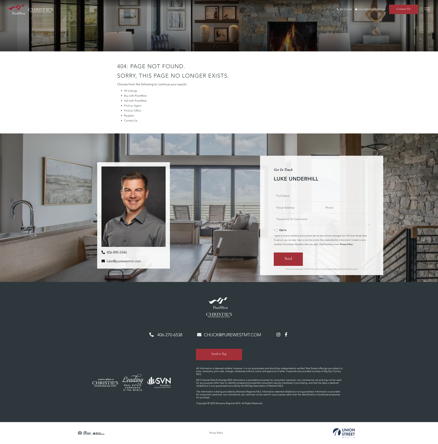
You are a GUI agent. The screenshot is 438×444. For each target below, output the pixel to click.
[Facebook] (286, 334)
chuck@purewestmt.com (372, 9)
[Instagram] (278, 334)
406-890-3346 (117, 252)
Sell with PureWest (135, 100)
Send (288, 259)
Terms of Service (346, 269)
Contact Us (403, 9)
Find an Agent (132, 105)
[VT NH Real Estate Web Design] (344, 433)
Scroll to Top (219, 354)
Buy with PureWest (135, 95)
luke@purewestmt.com (124, 261)
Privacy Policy (346, 244)
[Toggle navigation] (427, 9)
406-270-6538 (346, 9)
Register (129, 115)
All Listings (130, 90)
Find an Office (132, 110)
